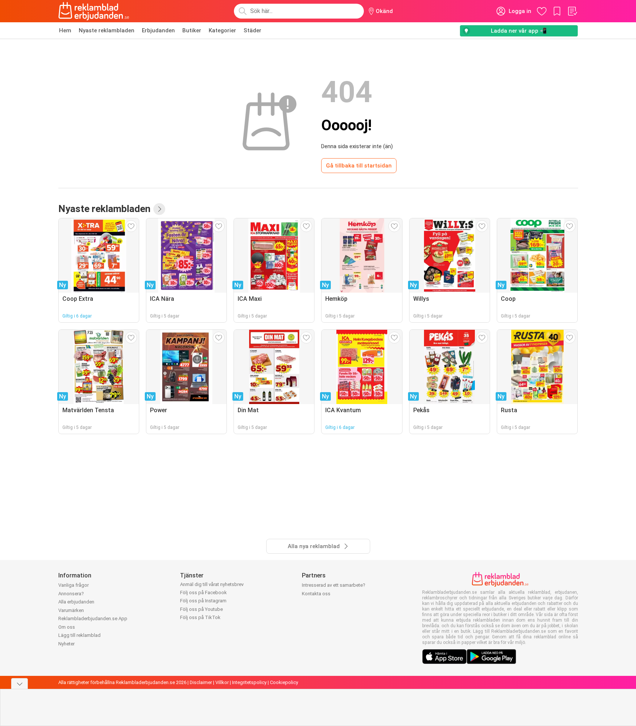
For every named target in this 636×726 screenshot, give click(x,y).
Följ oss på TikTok (200, 617)
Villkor (222, 682)
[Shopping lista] (572, 11)
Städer (252, 30)
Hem (65, 30)
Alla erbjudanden (76, 602)
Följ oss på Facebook (203, 592)
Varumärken (71, 610)
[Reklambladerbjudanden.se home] (93, 11)
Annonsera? (71, 593)
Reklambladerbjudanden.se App (92, 618)
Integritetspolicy (249, 682)
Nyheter (66, 644)
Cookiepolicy (284, 682)
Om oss (66, 627)
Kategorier (222, 30)
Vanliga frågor (73, 585)
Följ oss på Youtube (201, 609)
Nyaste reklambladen (106, 30)
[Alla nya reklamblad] (159, 209)
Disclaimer (201, 682)
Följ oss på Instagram (203, 600)
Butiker (191, 30)
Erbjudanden (158, 30)
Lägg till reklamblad (79, 635)
